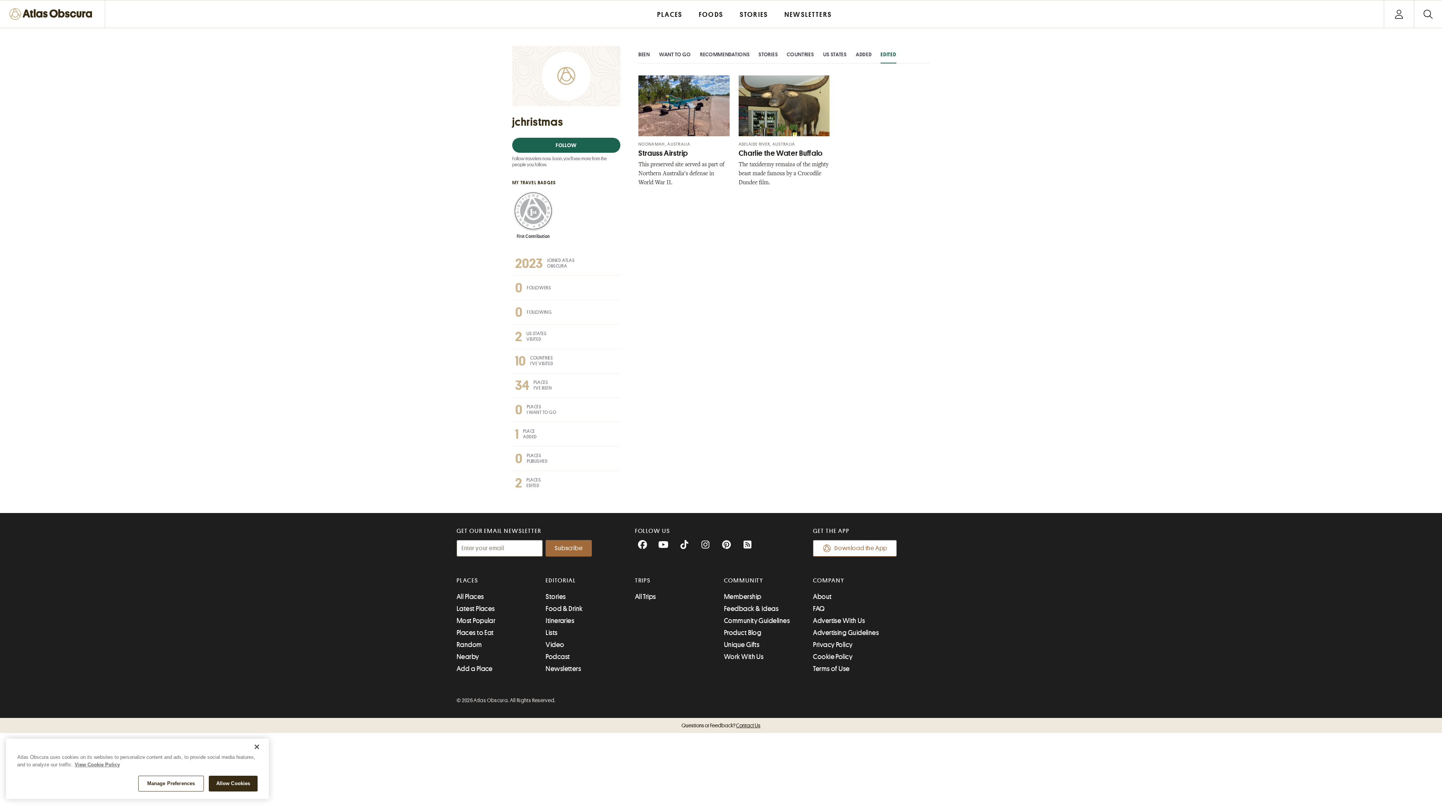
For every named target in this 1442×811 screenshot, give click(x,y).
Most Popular (476, 621)
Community (743, 581)
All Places (470, 597)
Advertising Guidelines (846, 633)
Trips (643, 581)
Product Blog (742, 633)
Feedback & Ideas (751, 609)
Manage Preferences (171, 783)
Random (469, 645)
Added (864, 54)
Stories (768, 54)
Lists (551, 633)
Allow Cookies (233, 783)
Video (555, 645)
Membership (743, 597)
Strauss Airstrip (663, 153)
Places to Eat (475, 633)
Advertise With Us (839, 621)
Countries (800, 54)
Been (644, 54)
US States (835, 54)
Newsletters (563, 669)
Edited (888, 54)
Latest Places (476, 609)
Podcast (558, 657)
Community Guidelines (757, 621)
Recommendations (725, 54)
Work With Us (743, 657)
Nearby (468, 657)
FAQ (819, 609)
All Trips (645, 597)
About (822, 597)
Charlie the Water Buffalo (781, 153)
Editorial (561, 581)
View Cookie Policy (97, 764)
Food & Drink (564, 609)
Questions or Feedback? (721, 725)
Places (467, 581)
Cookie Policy (832, 657)
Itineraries (560, 621)
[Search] (1428, 14)
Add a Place (475, 669)
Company (828, 581)
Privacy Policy (832, 645)
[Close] (257, 747)
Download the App (860, 548)
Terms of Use (831, 669)
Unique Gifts (741, 645)
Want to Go (675, 54)
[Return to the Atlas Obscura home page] (52, 14)
